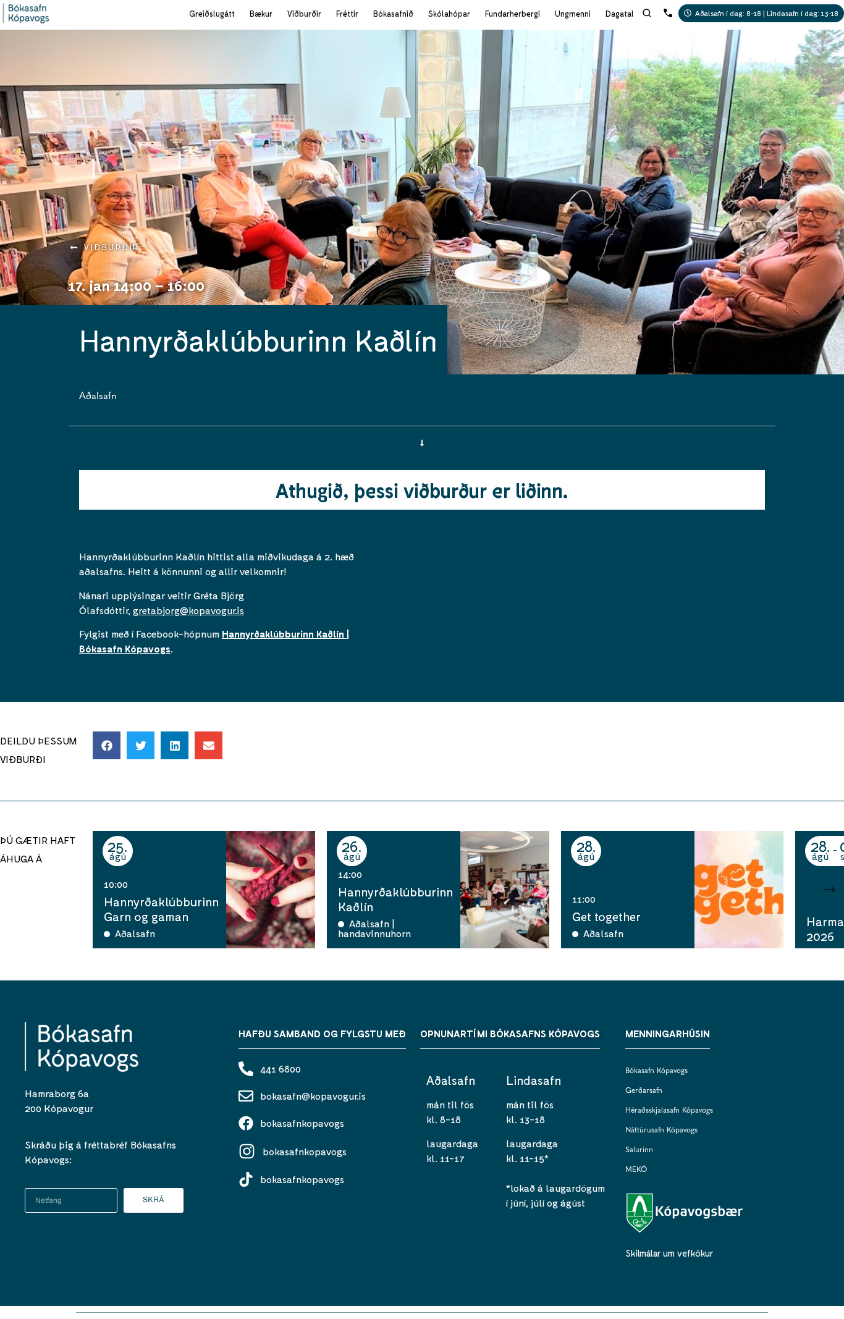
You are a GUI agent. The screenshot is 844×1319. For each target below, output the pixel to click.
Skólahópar (449, 14)
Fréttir (347, 14)
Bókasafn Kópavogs (656, 1071)
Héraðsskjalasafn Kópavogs (669, 1111)
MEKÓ (636, 1170)
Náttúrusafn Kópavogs (661, 1130)
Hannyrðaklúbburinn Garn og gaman (161, 909)
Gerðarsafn (643, 1091)
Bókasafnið (393, 14)
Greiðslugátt (212, 14)
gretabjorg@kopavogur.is (188, 610)
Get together (606, 916)
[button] (106, 745)
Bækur (261, 14)
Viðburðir (304, 14)
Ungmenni (573, 14)
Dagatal (620, 14)
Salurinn (639, 1150)
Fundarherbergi (512, 14)
